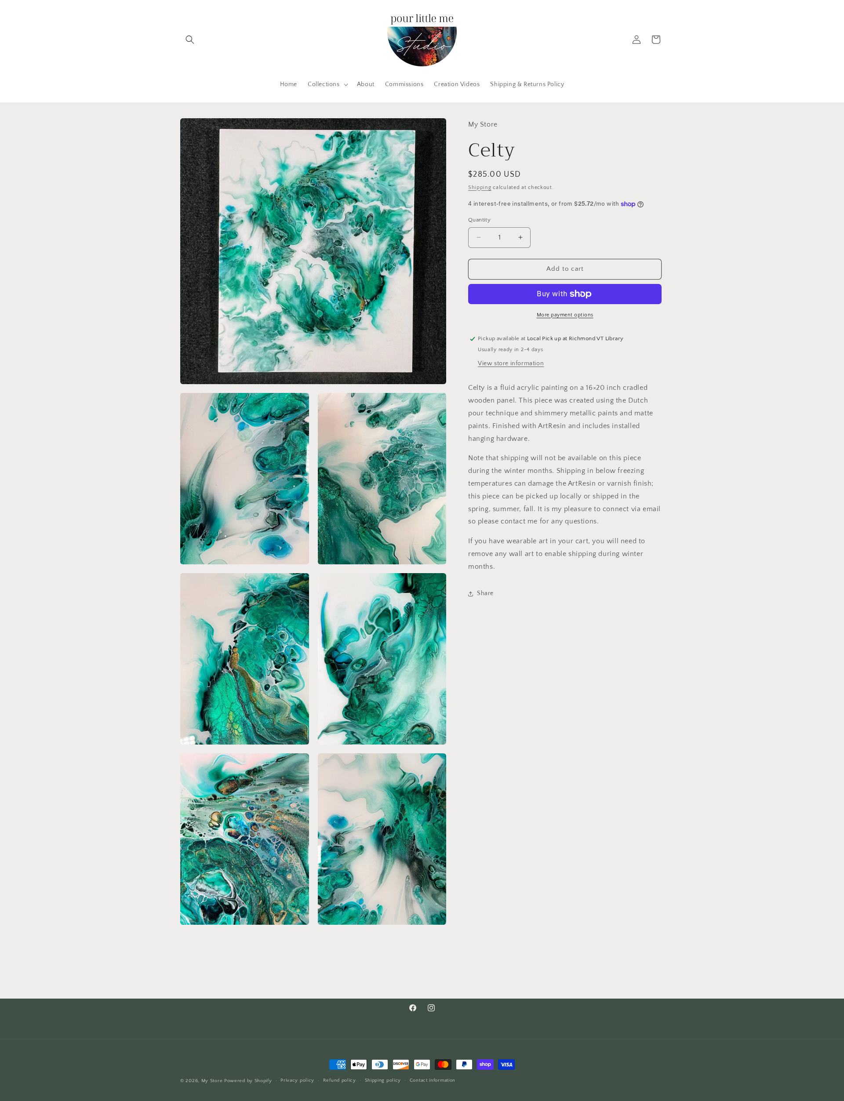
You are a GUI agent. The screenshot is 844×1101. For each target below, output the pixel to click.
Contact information (432, 1080)
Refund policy (339, 1080)
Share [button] (485, 593)
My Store (212, 1080)
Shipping (479, 187)
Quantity (479, 220)
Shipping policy (383, 1080)
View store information (511, 363)
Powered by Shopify (248, 1080)
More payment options (565, 315)
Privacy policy (297, 1080)
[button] (190, 39)
